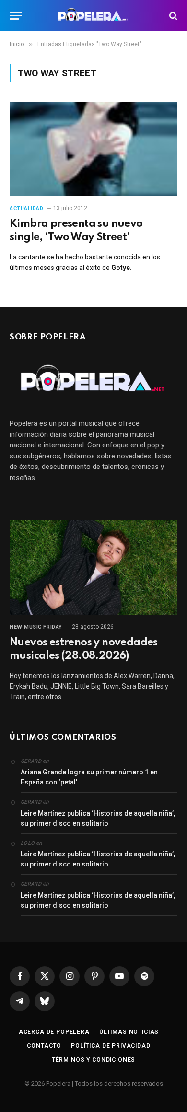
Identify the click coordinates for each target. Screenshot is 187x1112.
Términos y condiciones (93, 1059)
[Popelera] (94, 15)
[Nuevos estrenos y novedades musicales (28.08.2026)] (93, 567)
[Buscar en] (172, 15)
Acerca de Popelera (54, 1032)
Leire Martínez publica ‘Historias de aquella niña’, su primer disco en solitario (98, 818)
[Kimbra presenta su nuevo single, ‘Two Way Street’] (93, 149)
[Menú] (16, 15)
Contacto (44, 1045)
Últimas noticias (129, 1032)
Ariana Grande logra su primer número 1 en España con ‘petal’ (89, 777)
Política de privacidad (110, 1045)
